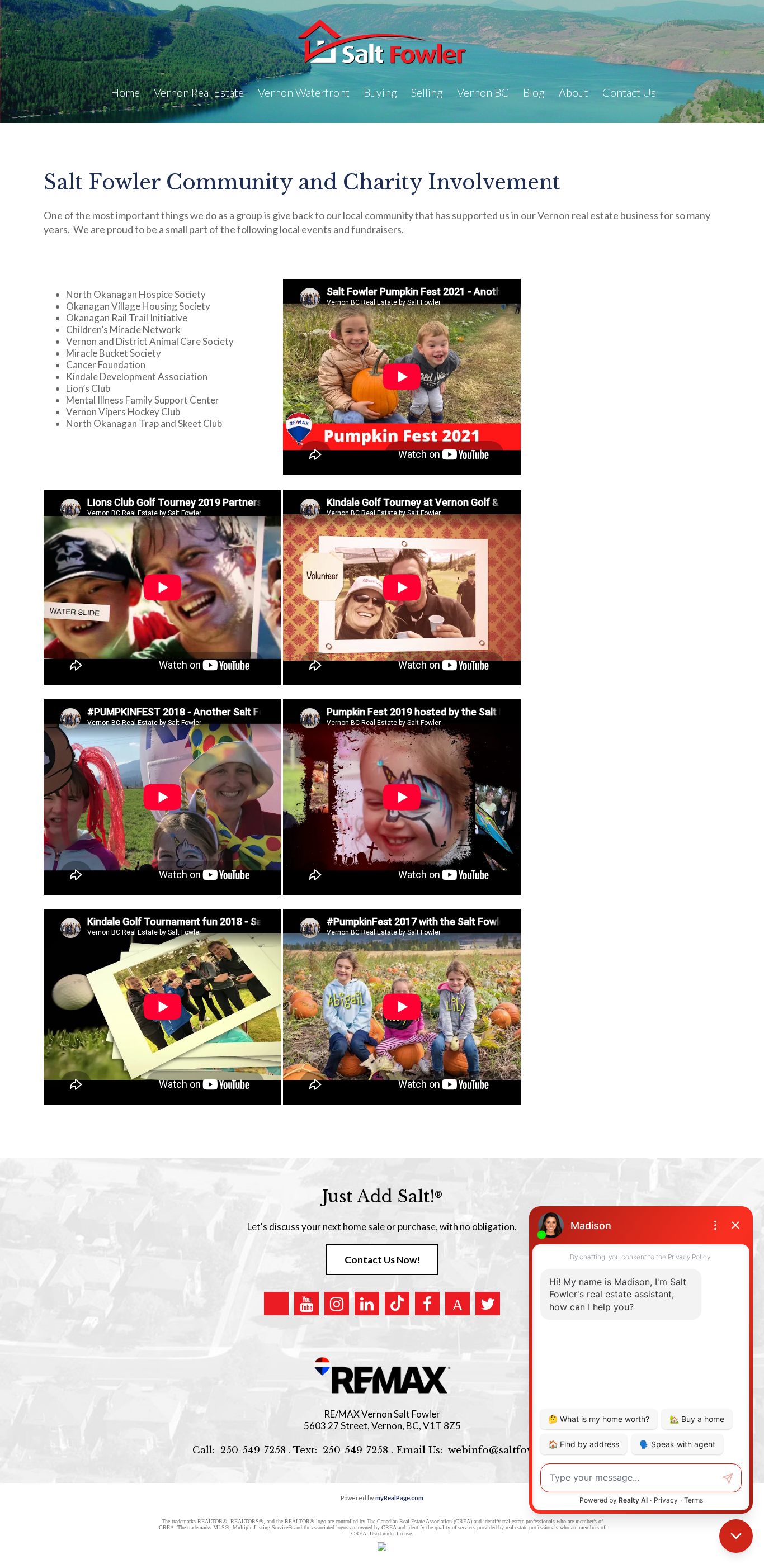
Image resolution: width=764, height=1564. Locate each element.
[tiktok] (397, 1303)
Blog (534, 92)
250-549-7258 (253, 1450)
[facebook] (427, 1303)
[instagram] (336, 1303)
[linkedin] (367, 1303)
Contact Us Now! (382, 1260)
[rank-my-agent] (457, 1303)
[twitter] (487, 1303)
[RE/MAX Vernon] (382, 1376)
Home (125, 92)
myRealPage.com (399, 1497)
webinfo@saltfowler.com (510, 1450)
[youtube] (306, 1303)
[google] (276, 1303)
